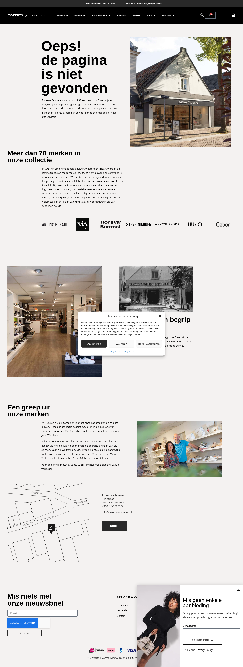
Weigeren (121, 343)
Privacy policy (113, 351)
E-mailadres (189, 626)
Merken (121, 15)
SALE (149, 15)
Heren (78, 15)
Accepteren (94, 343)
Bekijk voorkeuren (149, 343)
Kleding (166, 15)
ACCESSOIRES (99, 15)
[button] (160, 316)
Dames (61, 15)
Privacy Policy (204, 650)
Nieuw (136, 15)
